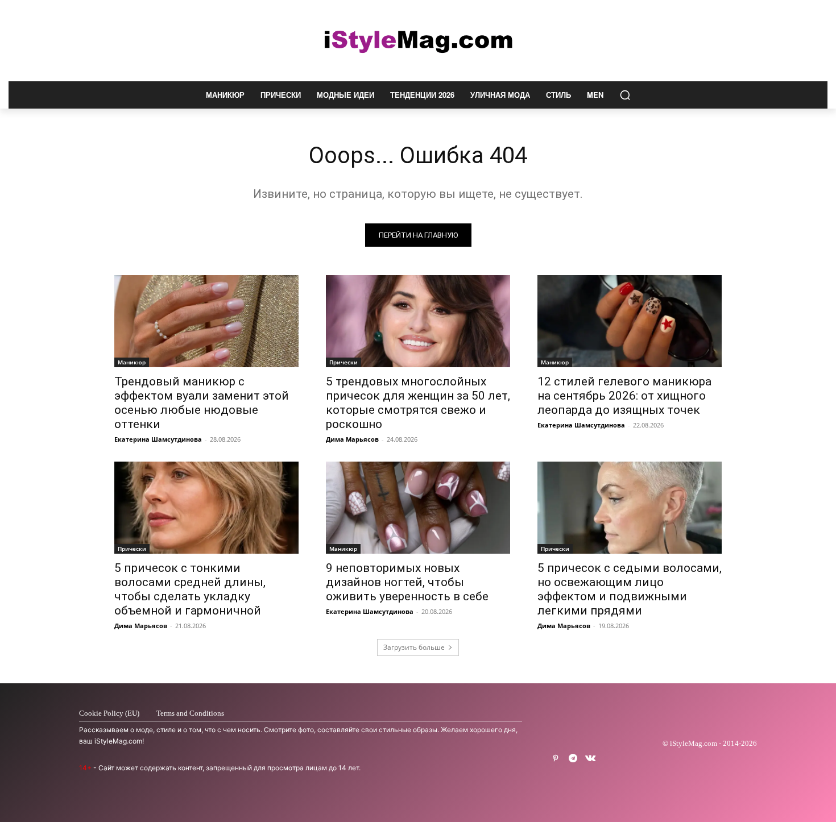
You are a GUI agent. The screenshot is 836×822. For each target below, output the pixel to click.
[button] (625, 95)
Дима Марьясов (352, 439)
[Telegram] (573, 759)
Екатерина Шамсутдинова (158, 439)
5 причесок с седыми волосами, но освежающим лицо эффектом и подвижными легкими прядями (629, 589)
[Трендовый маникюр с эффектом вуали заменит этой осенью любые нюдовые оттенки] (206, 321)
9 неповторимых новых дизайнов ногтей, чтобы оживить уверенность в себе (407, 582)
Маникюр (132, 362)
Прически (343, 362)
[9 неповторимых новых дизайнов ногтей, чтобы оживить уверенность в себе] (418, 508)
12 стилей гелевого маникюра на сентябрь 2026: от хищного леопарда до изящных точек (624, 396)
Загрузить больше (414, 647)
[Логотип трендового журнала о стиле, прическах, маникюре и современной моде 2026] (418, 40)
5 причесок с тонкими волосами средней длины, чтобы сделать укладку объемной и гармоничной (190, 589)
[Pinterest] (555, 759)
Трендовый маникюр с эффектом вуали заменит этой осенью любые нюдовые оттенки (201, 403)
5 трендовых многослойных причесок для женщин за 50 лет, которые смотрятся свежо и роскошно (418, 403)
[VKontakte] (591, 759)
